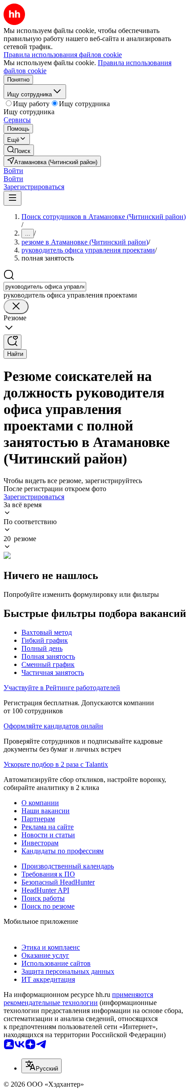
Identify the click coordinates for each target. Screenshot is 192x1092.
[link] (19, 150)
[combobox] (45, 286)
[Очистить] (16, 306)
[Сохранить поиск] (12, 342)
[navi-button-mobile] (12, 198)
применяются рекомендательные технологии (78, 998)
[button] (13, 170)
